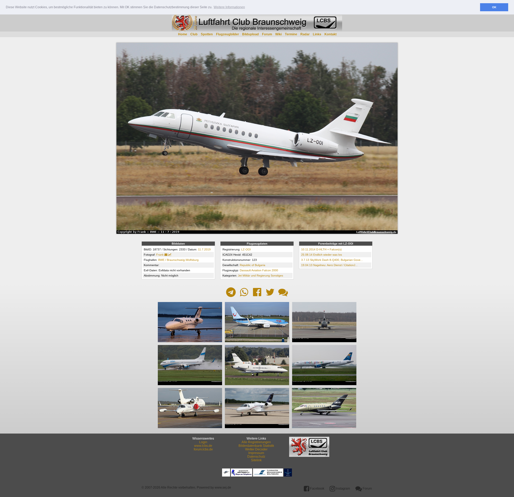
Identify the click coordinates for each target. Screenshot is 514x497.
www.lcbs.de (203, 445)
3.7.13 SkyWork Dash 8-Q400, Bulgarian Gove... (332, 259)
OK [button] (494, 7)
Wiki (278, 34)
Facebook (316, 488)
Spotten (207, 34)
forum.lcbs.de (203, 449)
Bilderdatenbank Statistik (256, 445)
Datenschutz (256, 456)
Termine (291, 34)
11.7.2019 (204, 249)
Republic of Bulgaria (252, 265)
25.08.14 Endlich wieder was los (321, 254)
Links (317, 34)
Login (203, 442)
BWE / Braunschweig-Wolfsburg (178, 259)
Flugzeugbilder (227, 34)
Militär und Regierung (256, 275)
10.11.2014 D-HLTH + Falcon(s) (321, 249)
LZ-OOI (246, 249)
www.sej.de (223, 487)
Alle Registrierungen (256, 442)
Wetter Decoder (256, 449)
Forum (267, 34)
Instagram (342, 488)
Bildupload (250, 34)
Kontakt (330, 34)
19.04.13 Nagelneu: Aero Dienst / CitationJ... (329, 265)
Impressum (256, 453)
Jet (240, 275)
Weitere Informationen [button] (229, 7)
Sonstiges (277, 275)
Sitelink (256, 460)
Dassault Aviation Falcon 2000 (259, 270)
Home (182, 34)
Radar (305, 34)
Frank (160, 254)
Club (194, 34)
